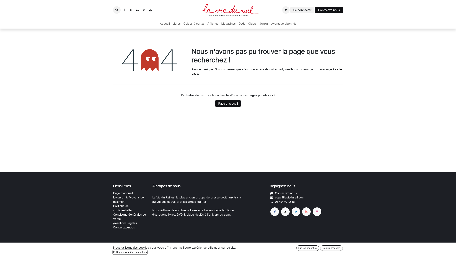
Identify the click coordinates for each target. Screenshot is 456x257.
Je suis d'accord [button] (331, 248)
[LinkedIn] (137, 10)
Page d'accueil (228, 103)
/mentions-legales (125, 223)
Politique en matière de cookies (130, 252)
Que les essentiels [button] (308, 248)
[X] (131, 10)
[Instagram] (144, 10)
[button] (117, 10)
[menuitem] (164, 23)
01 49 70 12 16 (285, 201)
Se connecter (302, 10)
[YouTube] (150, 10)
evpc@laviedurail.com (289, 197)
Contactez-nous (329, 10)
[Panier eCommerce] (286, 10)
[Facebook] (124, 10)
